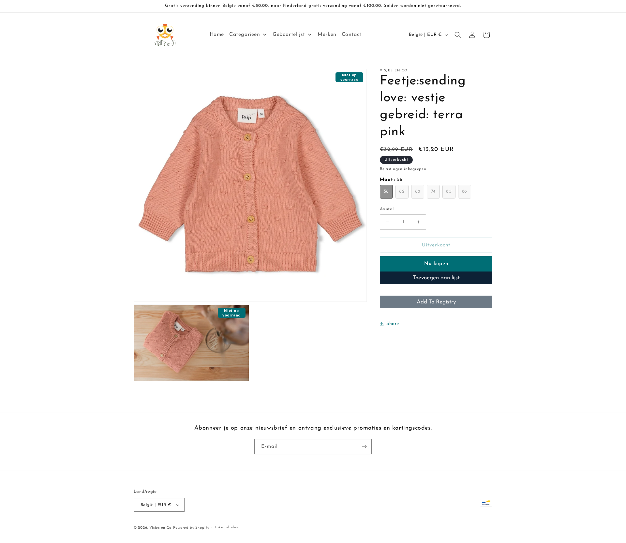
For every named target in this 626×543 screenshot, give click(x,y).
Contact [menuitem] (352, 34)
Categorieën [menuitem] (244, 34)
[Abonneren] (364, 446)
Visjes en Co (160, 528)
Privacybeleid (227, 527)
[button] (458, 35)
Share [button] (392, 323)
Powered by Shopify (191, 528)
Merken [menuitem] (327, 34)
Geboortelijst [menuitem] (289, 34)
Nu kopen (436, 264)
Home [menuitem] (217, 34)
